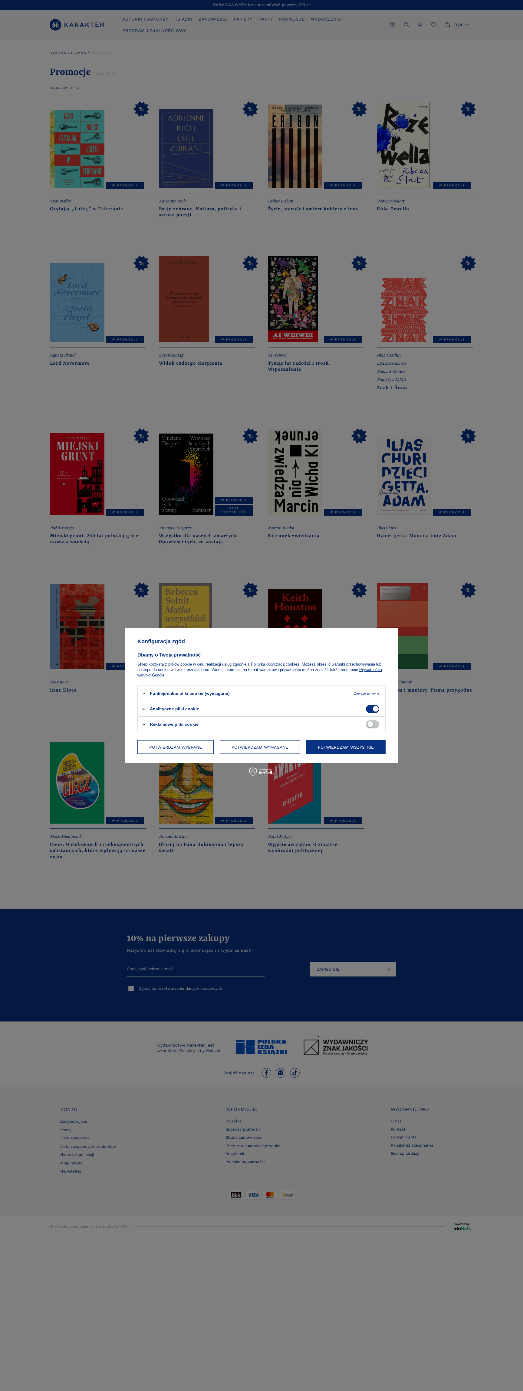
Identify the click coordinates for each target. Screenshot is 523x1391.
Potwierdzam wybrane (175, 746)
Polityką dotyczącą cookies (275, 664)
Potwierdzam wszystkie (346, 746)
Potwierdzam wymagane (260, 746)
